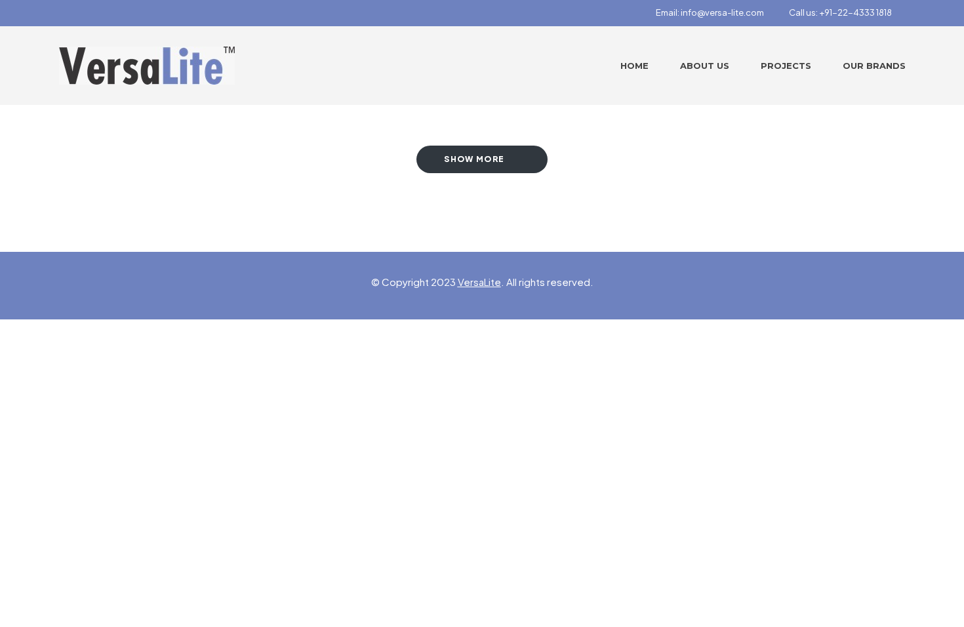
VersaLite (479, 281)
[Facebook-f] (63, 13)
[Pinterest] (109, 13)
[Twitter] (86, 13)
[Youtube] (132, 13)
